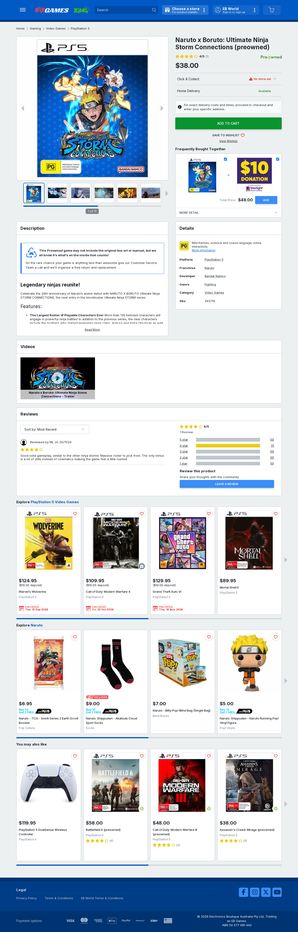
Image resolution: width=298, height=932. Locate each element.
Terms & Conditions (58, 898)
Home (20, 28)
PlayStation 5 (80, 28)
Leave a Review (226, 484)
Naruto (209, 268)
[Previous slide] (22, 108)
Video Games (56, 28)
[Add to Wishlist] (74, 513)
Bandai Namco (215, 276)
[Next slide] (162, 108)
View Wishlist (228, 141)
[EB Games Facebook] (243, 892)
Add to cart (228, 123)
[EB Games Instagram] (254, 892)
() (204, 56)
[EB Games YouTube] (277, 892)
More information (203, 250)
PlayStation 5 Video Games (55, 502)
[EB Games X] (266, 892)
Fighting (210, 284)
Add (266, 200)
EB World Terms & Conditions (102, 898)
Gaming (35, 28)
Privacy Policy (26, 898)
